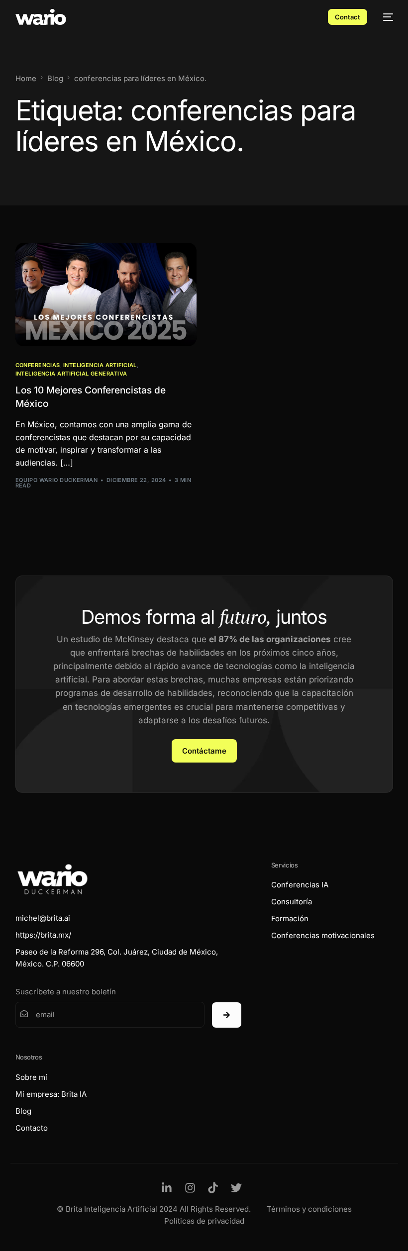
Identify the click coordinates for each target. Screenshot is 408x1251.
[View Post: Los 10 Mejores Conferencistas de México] (106, 294)
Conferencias (37, 365)
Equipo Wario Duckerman (56, 480)
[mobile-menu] (385, 17)
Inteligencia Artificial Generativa (71, 374)
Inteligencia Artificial (100, 365)
